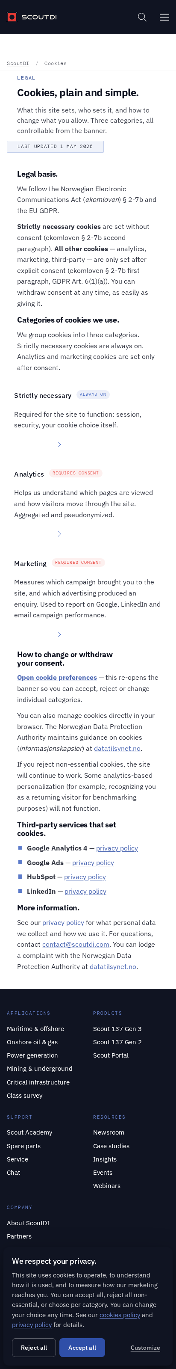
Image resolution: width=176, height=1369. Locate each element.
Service (17, 1159)
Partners (19, 1236)
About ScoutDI (28, 1222)
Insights (105, 1159)
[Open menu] (164, 17)
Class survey (24, 1095)
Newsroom (108, 1132)
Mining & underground (40, 1068)
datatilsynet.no (117, 748)
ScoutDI (18, 63)
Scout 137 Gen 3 (117, 1028)
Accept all (82, 1347)
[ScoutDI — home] (31, 17)
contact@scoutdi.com (75, 944)
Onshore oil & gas (32, 1041)
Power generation (32, 1055)
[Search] (142, 17)
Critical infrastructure (38, 1082)
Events (102, 1172)
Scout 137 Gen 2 (117, 1041)
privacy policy (117, 848)
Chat (13, 1172)
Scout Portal (111, 1055)
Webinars (106, 1185)
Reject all (34, 1347)
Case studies (111, 1145)
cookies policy (120, 1315)
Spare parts (24, 1145)
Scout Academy (29, 1132)
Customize (145, 1347)
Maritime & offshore (35, 1028)
